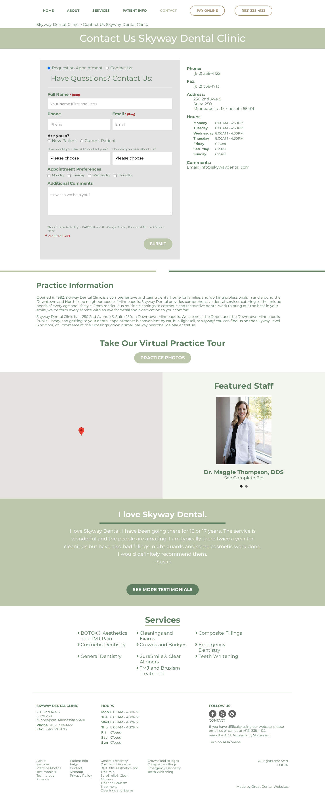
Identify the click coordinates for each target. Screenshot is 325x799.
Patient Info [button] (135, 10)
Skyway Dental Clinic (57, 24)
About (41, 761)
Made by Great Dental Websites (262, 786)
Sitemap (76, 772)
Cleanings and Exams (156, 635)
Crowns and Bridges (163, 644)
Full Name (64, 94)
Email (123, 114)
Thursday (125, 175)
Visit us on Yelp (222, 714)
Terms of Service (153, 227)
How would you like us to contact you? (78, 149)
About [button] (73, 10)
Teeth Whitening (218, 656)
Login (283, 765)
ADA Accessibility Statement (247, 735)
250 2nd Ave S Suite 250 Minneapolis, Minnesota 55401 (60, 716)
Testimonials (46, 772)
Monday (58, 175)
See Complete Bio (244, 477)
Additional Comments (70, 183)
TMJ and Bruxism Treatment (160, 670)
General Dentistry (101, 656)
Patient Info (79, 761)
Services (101, 10)
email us (216, 730)
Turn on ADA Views (225, 742)
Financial (43, 779)
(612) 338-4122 (253, 10)
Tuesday (78, 175)
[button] (81, 431)
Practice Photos (162, 357)
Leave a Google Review (232, 714)
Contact (168, 10)
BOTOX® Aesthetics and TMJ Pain (104, 635)
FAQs (74, 764)
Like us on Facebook (212, 714)
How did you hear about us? (134, 149)
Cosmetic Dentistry (103, 644)
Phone (54, 114)
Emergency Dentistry (212, 647)
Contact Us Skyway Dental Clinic (115, 24)
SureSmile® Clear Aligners (160, 659)
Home (48, 10)
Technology (45, 776)
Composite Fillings (220, 633)
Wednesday (101, 175)
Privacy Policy (126, 227)
